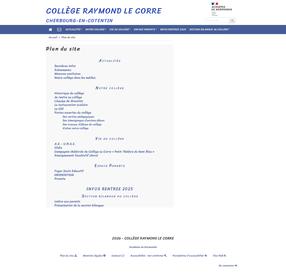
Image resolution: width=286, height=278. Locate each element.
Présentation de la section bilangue (79, 205)
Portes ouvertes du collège (72, 113)
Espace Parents (144, 29)
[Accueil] (50, 29)
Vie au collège (119, 29)
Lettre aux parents (67, 201)
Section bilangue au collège (209, 29)
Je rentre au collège (68, 97)
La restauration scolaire (71, 105)
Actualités (72, 29)
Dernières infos (65, 66)
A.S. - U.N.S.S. (64, 144)
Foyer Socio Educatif (69, 171)
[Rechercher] (232, 20)
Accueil (53, 37)
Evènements (62, 70)
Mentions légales (93, 255)
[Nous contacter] (59, 29)
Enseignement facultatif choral (76, 155)
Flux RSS (218, 255)
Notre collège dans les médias (75, 78)
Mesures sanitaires (67, 74)
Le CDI (59, 109)
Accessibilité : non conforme (147, 255)
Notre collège (94, 29)
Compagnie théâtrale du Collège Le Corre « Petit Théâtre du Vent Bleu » (104, 152)
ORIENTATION (64, 175)
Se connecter (227, 265)
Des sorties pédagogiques (78, 117)
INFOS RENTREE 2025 (173, 29)
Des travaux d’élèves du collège (82, 124)
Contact (117, 255)
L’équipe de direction (68, 101)
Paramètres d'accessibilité (188, 255)
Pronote (59, 179)
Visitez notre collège (76, 128)
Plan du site (67, 255)
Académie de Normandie (143, 247)
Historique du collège (69, 93)
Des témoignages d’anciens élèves (83, 120)
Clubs (58, 148)
